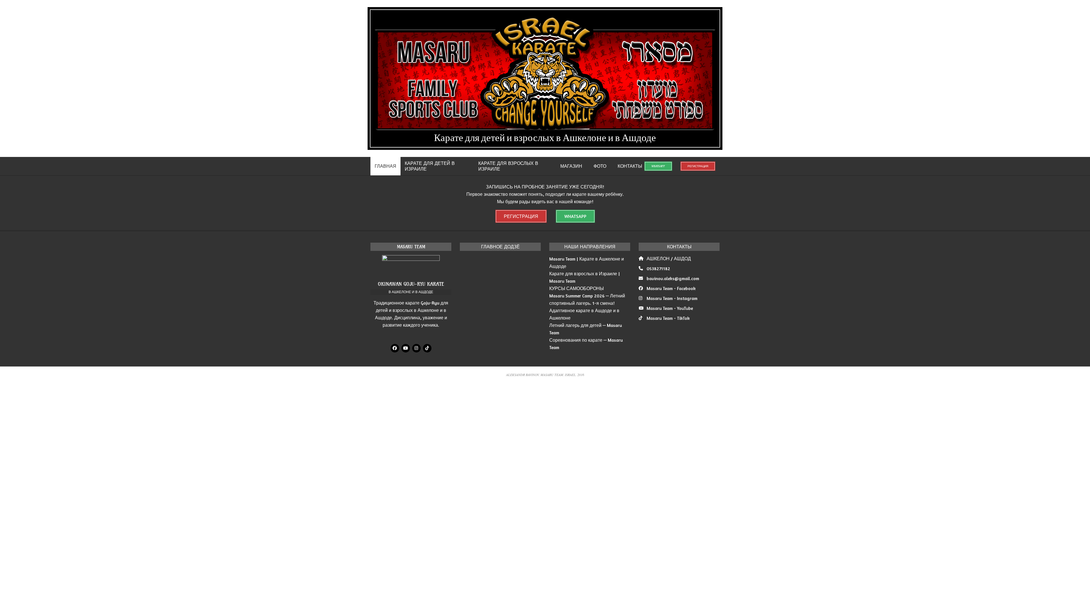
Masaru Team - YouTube (670, 308)
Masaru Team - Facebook (671, 288)
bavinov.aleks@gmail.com (673, 278)
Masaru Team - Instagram (672, 298)
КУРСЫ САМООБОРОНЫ (576, 288)
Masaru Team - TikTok (668, 318)
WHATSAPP (658, 166)
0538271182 (658, 268)
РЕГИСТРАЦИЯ (697, 166)
